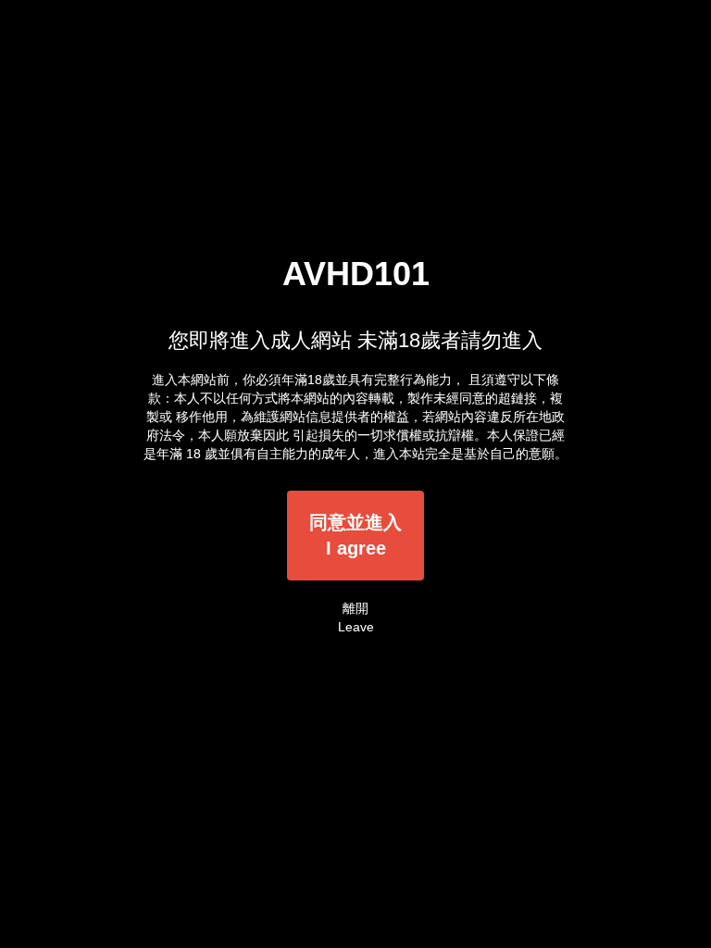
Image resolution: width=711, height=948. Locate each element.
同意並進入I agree (355, 535)
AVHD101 (356, 274)
